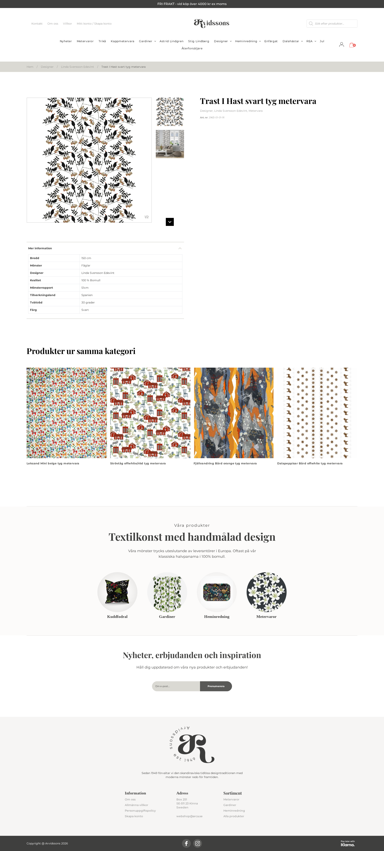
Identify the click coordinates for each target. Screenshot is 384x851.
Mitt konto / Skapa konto (94, 23)
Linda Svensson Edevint (77, 67)
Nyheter (66, 41)
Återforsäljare (192, 48)
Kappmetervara (122, 41)
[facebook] (186, 843)
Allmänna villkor (136, 805)
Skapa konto (134, 816)
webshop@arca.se (189, 816)
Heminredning (246, 41)
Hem (30, 67)
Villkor (68, 23)
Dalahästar (291, 41)
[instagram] (197, 843)
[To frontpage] (211, 23)
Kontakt (37, 23)
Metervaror (85, 41)
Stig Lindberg (198, 41)
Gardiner (145, 41)
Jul (322, 41)
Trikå (102, 41)
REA (309, 41)
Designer (221, 41)
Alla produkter (233, 816)
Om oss (53, 23)
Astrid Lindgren (172, 41)
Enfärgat (271, 41)
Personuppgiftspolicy (140, 810)
